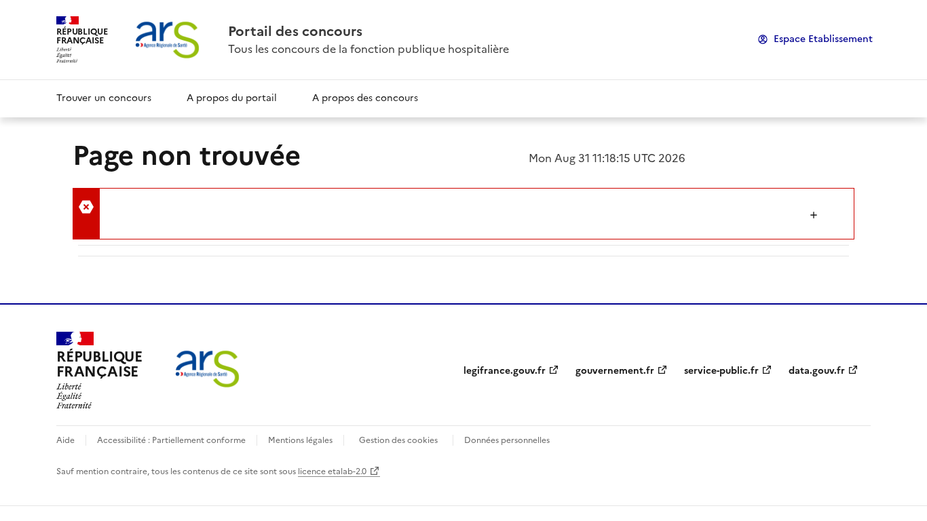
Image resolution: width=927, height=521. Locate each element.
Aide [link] (65, 440)
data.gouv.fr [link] (817, 371)
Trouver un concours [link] (103, 98)
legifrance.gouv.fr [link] (504, 371)
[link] (368, 31)
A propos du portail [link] (232, 98)
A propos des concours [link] (365, 98)
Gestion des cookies (398, 440)
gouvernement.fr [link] (614, 371)
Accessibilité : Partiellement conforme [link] (171, 440)
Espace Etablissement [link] (823, 39)
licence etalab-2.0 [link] (332, 471)
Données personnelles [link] (507, 440)
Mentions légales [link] (300, 440)
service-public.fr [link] (721, 371)
